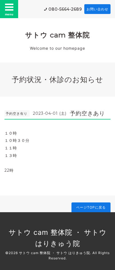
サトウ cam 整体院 (57, 35)
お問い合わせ (97, 9)
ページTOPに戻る (91, 207)
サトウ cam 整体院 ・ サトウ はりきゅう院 (54, 253)
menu (9, 14)
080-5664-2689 (65, 9)
